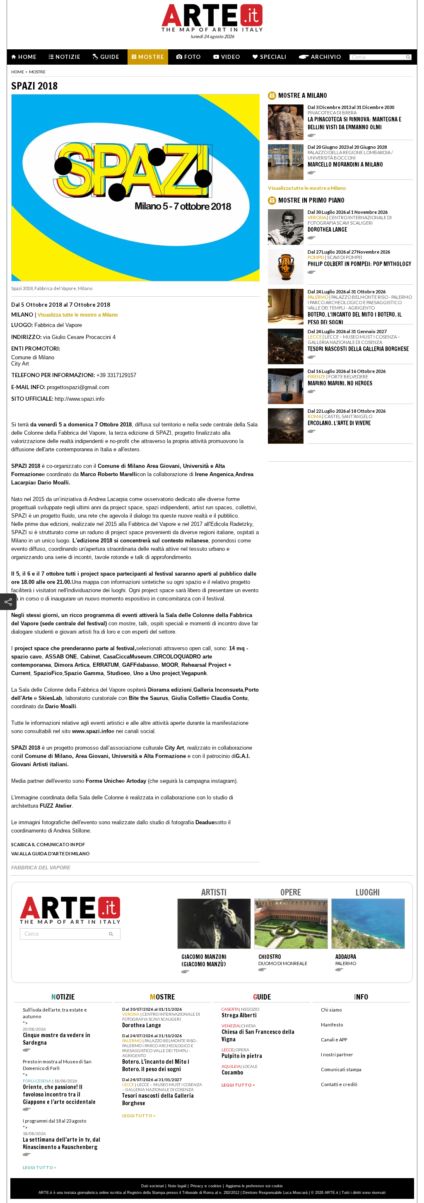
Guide (109, 56)
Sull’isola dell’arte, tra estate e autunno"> (56, 1026)
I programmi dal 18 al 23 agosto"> (61, 1134)
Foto (192, 56)
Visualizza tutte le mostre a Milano (78, 315)
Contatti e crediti (339, 1084)
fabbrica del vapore (40, 868)
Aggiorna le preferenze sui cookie (254, 1186)
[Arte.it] (212, 16)
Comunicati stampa (341, 1069)
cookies (215, 1186)
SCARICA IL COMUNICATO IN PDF (48, 844)
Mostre (151, 56)
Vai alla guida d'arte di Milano (50, 853)
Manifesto (332, 1024)
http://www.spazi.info (79, 399)
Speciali (273, 56)
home (17, 71)
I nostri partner (337, 1054)
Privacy (196, 1186)
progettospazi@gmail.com (78, 387)
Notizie (67, 56)
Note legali (177, 1186)
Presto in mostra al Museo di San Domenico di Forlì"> (59, 1082)
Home (27, 56)
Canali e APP (334, 1039)
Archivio (326, 56)
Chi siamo (331, 1009)
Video (230, 56)
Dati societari (152, 1186)
